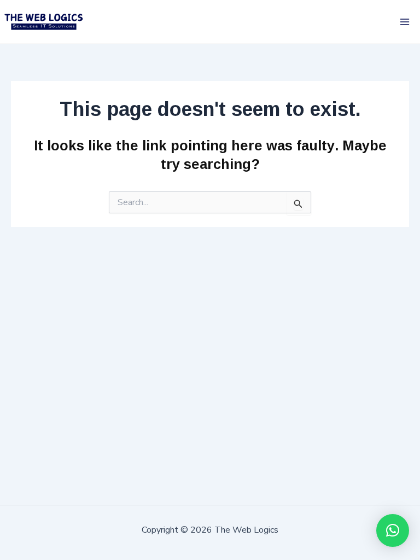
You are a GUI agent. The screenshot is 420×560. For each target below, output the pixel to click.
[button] (392, 530)
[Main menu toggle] (405, 21)
